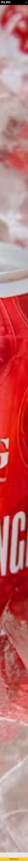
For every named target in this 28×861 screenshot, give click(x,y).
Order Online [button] (14, 859)
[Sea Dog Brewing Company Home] (6, 2)
